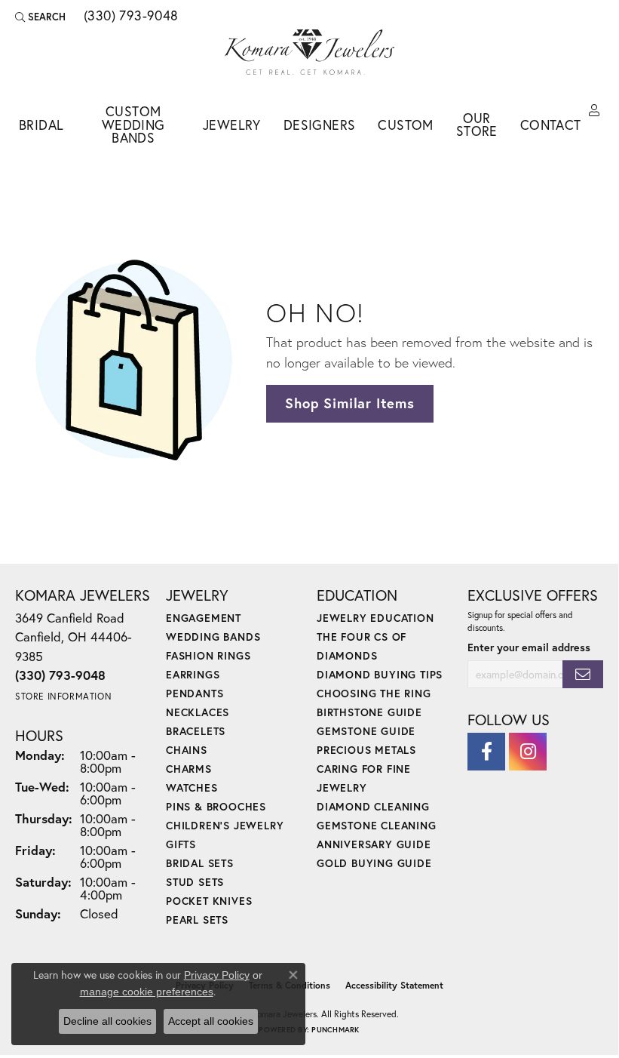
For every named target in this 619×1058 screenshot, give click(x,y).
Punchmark (335, 1030)
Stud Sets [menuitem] (195, 882)
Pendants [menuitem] (194, 693)
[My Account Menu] (594, 111)
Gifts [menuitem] (181, 844)
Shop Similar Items (349, 403)
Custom (405, 125)
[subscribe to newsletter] (582, 674)
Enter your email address (528, 647)
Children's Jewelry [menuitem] (224, 825)
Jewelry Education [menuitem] (375, 618)
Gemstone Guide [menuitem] (366, 731)
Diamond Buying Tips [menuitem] (380, 674)
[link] (130, 16)
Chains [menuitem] (186, 750)
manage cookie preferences (146, 992)
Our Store (477, 124)
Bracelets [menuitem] (195, 731)
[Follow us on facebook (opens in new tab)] (486, 751)
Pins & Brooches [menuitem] (216, 806)
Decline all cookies (107, 1021)
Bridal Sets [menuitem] (200, 863)
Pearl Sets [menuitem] (197, 919)
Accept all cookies (210, 1021)
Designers (319, 125)
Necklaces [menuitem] (197, 712)
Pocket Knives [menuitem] (209, 900)
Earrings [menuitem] (192, 674)
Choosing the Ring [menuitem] (374, 693)
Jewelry (232, 125)
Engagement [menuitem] (203, 618)
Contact (550, 125)
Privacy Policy (217, 975)
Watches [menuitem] (192, 787)
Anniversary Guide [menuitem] (374, 844)
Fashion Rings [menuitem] (208, 655)
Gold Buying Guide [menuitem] (374, 863)
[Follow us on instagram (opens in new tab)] (528, 751)
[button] (40, 16)
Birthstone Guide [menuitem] (369, 712)
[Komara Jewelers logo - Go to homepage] (309, 52)
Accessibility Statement (394, 985)
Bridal (41, 125)
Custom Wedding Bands (133, 124)
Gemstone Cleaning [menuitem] (377, 825)
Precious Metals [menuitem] (366, 750)
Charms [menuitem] (189, 768)
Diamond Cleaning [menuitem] (373, 806)
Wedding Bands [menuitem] (213, 636)
